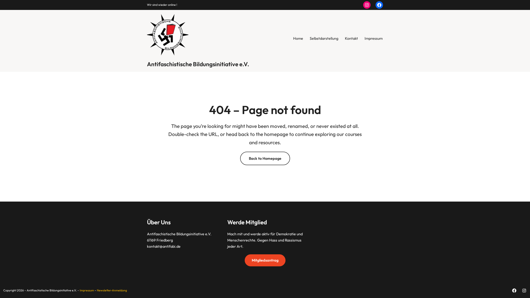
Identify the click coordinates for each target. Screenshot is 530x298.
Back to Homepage (265, 158)
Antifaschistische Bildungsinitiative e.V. (198, 64)
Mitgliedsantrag (265, 260)
